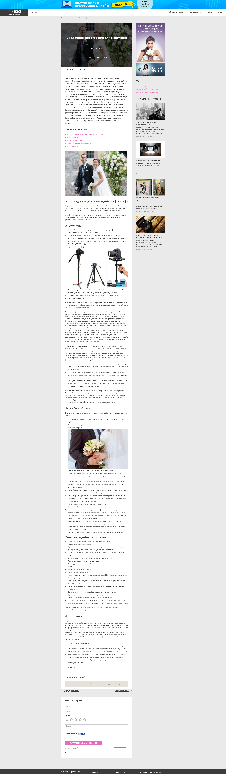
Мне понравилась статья (79, 684)
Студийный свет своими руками (148, 160)
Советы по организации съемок (147, 92)
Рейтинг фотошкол (177, 12)
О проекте (97, 772)
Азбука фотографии (143, 86)
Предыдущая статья (71, 691)
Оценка (67, 715)
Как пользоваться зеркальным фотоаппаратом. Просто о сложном (149, 236)
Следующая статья (122, 691)
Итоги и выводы (73, 146)
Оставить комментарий (83, 743)
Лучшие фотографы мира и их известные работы (147, 123)
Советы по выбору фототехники (147, 89)
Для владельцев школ (150, 772)
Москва (34, 12)
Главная (64, 18)
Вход (220, 12)
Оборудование (72, 137)
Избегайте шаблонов (74, 140)
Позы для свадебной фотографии (79, 143)
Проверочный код (71, 733)
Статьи (209, 12)
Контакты (120, 772)
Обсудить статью (111, 684)
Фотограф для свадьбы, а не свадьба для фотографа (85, 134)
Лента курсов (195, 12)
